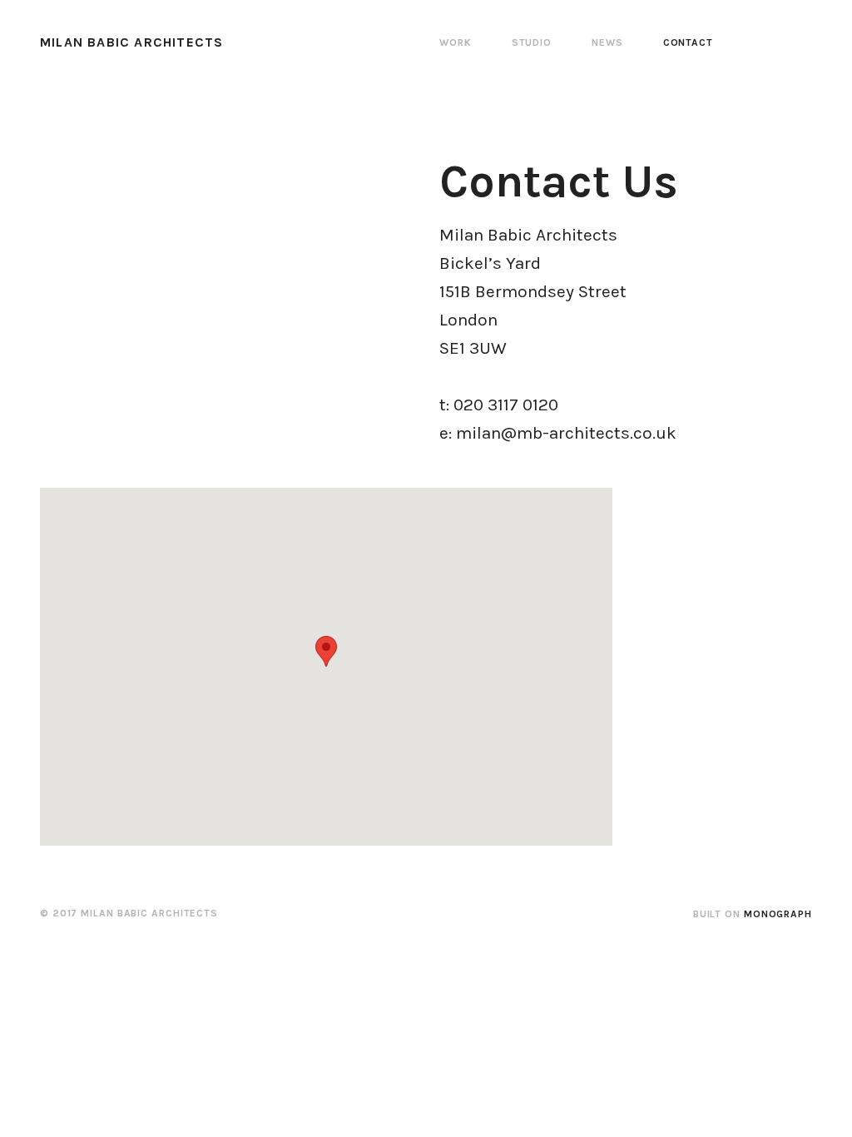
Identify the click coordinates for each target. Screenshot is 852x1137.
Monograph (778, 914)
